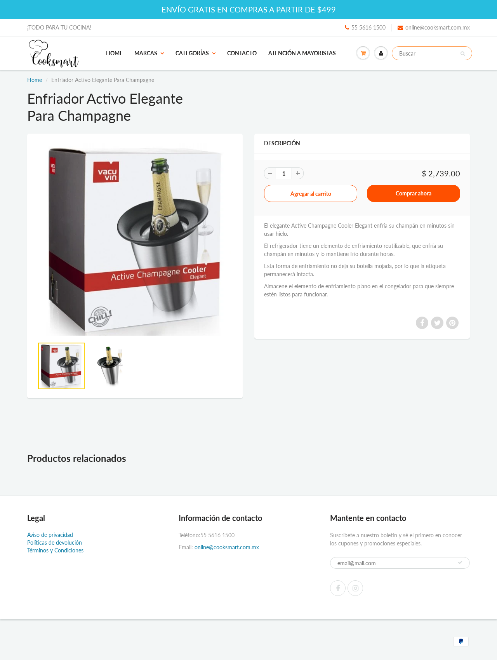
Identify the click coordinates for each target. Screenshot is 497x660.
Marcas (145, 53)
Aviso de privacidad (50, 534)
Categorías (192, 53)
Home (114, 53)
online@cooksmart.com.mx (437, 27)
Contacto (242, 53)
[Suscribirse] (460, 562)
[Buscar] (462, 53)
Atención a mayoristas (302, 53)
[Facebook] (338, 588)
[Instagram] (355, 588)
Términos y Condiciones (55, 550)
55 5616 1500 (368, 27)
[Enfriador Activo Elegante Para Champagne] (135, 239)
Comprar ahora (413, 193)
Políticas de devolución (54, 542)
